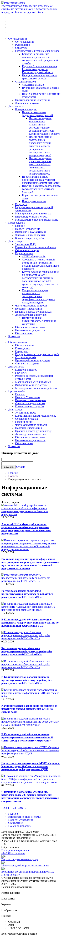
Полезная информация (28, 308)
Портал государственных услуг (19, 859)
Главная (13, 472)
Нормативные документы (30, 330)
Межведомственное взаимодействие (36, 219)
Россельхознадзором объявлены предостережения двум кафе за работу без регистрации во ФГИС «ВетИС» (27, 593)
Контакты (14, 336)
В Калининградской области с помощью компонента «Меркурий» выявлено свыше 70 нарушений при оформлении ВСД (30, 622)
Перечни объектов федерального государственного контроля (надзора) (41, 188)
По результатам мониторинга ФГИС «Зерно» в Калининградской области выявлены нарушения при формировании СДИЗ (30, 766)
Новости (13, 476)
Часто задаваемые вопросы (31, 305)
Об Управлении (17, 38)
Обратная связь (24, 333)
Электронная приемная (15, 850)
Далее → (22, 807)
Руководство (22, 44)
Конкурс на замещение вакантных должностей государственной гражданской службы (40, 58)
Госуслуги (21, 204)
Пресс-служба (16, 222)
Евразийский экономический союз (35, 247)
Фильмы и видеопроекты (30, 235)
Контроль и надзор (26, 109)
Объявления (15, 822)
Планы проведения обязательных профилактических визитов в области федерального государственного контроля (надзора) (40, 146)
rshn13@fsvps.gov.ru (13, 853)
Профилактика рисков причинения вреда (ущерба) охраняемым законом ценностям (41, 179)
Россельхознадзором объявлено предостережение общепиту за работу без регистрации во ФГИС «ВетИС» (26, 651)
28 (14, 807)
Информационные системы (31, 216)
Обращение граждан (27, 250)
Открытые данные (33, 84)
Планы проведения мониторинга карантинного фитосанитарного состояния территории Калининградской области (44, 126)
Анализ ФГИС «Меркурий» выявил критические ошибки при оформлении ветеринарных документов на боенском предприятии (26, 529)
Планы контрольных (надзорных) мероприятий (37, 114)
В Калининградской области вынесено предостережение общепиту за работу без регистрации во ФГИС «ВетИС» (26, 680)
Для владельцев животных (30, 314)
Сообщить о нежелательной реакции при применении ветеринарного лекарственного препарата (40, 264)
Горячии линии (24, 253)
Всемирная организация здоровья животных (27, 871)
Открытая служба (25, 81)
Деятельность (16, 106)
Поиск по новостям (19, 825)
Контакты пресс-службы (29, 238)
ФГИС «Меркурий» (33, 256)
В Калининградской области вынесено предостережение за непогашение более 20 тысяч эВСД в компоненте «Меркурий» (27, 737)
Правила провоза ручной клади (33, 311)
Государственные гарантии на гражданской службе (39, 77)
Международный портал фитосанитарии (25, 865)
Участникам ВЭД (25, 244)
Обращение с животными (30, 327)
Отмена (20, 466)
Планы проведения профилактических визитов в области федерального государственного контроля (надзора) (40, 166)
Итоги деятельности (34, 201)
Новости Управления (27, 228)
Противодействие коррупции (32, 100)
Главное (20, 225)
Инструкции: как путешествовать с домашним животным (39, 320)
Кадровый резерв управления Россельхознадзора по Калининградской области (39, 69)
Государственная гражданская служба (37, 50)
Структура (21, 47)
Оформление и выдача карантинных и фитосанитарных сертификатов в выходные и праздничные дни (38, 296)
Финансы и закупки (27, 103)
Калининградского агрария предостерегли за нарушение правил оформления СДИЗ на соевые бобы (29, 708)
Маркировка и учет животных (33, 213)
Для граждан (15, 241)
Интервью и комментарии (30, 231)
